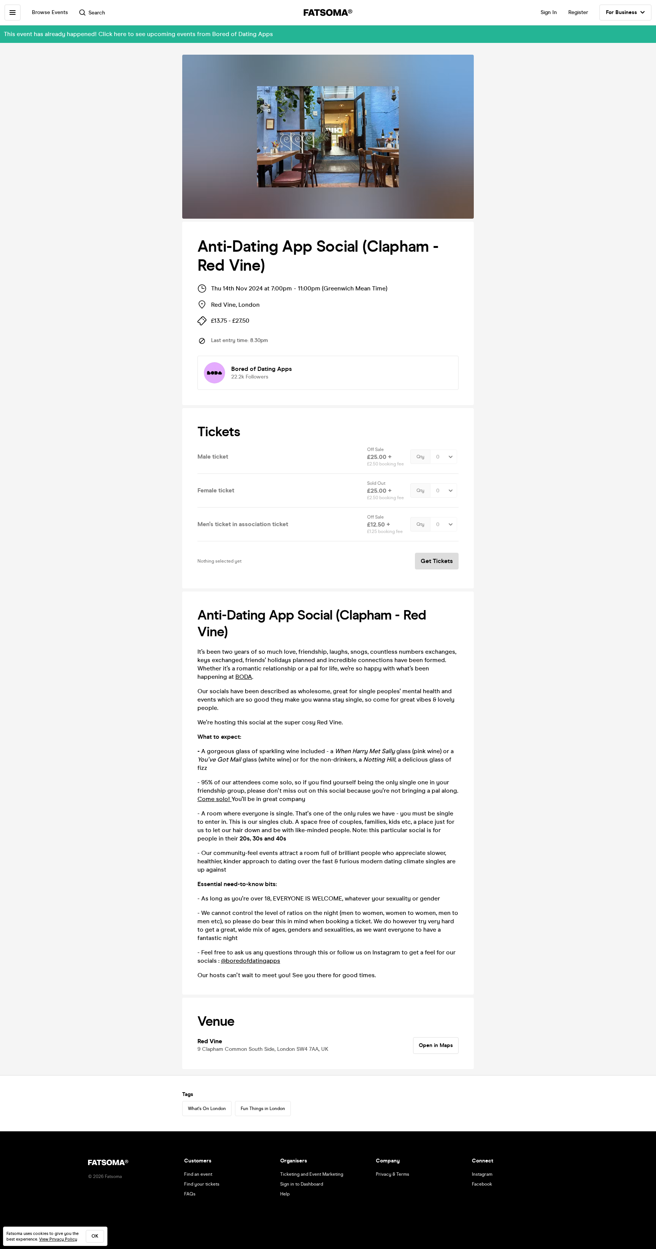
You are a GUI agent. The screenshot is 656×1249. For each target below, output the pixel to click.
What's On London (207, 1108)
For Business (621, 12)
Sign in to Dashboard (301, 1184)
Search (96, 12)
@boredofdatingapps (250, 960)
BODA (243, 676)
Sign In (549, 12)
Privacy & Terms (392, 1174)
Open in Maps (436, 1045)
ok (94, 1236)
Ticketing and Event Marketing (311, 1174)
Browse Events (50, 12)
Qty (420, 456)
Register (578, 12)
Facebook (482, 1184)
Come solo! (214, 799)
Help (285, 1194)
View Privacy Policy (58, 1239)
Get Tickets (437, 561)
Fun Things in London (263, 1108)
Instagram (482, 1174)
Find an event (198, 1174)
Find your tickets (201, 1184)
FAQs (190, 1194)
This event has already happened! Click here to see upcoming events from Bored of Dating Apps (138, 34)
